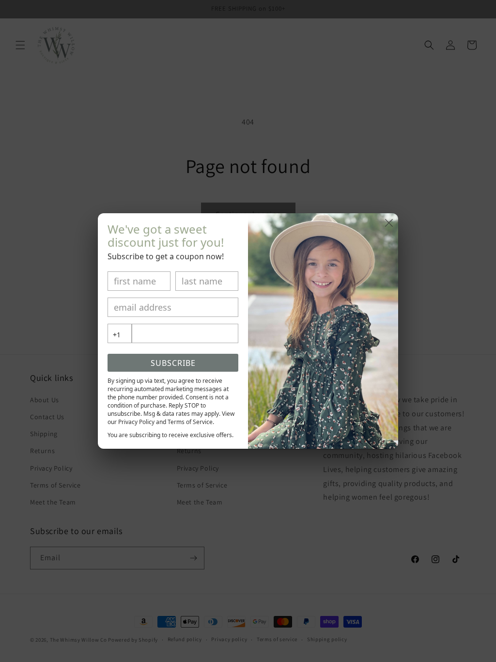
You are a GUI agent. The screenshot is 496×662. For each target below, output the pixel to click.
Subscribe (173, 363)
